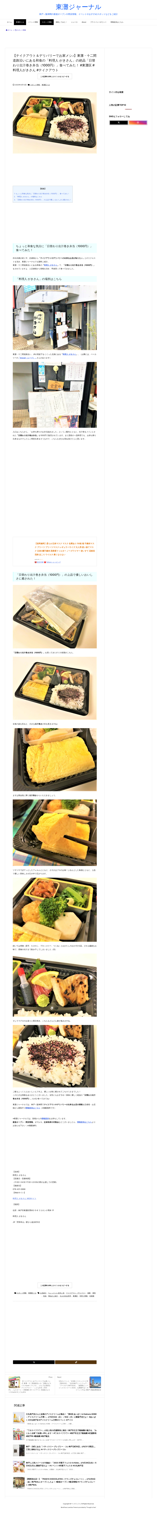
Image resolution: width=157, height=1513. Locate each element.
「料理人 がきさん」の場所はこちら (28, 197)
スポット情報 (21, 30)
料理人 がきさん (50, 265)
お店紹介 (43, 1293)
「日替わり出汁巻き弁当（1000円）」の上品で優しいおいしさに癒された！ (42, 200)
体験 (89, 1293)
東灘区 (75, 1296)
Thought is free (91, 1507)
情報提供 (45, 1118)
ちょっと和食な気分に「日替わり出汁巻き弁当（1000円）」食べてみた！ (41, 194)
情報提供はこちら (84, 1122)
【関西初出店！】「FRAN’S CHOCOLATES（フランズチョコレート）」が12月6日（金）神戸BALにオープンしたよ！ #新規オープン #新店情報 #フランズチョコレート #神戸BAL (60, 1482)
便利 (94, 1293)
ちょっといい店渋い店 (56, 1293)
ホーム (10, 30)
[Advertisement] (78, 40)
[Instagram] (138, 122)
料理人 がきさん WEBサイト (24, 1198)
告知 (44, 1296)
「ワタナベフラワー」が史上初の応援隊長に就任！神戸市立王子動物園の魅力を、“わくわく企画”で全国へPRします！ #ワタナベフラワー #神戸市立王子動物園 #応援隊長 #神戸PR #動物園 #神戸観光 (61, 1433)
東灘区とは (46, 85)
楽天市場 (40, 562)
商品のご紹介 (53, 1296)
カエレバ (41, 559)
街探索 (91, 1296)
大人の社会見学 (65, 1296)
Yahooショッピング (53, 562)
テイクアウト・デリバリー (76, 1293)
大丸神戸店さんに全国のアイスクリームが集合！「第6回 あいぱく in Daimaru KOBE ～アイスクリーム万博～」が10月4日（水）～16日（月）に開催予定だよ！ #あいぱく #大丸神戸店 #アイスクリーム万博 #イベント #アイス (61, 1417)
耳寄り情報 (84, 1296)
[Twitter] (34, 1362)
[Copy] (76, 1362)
